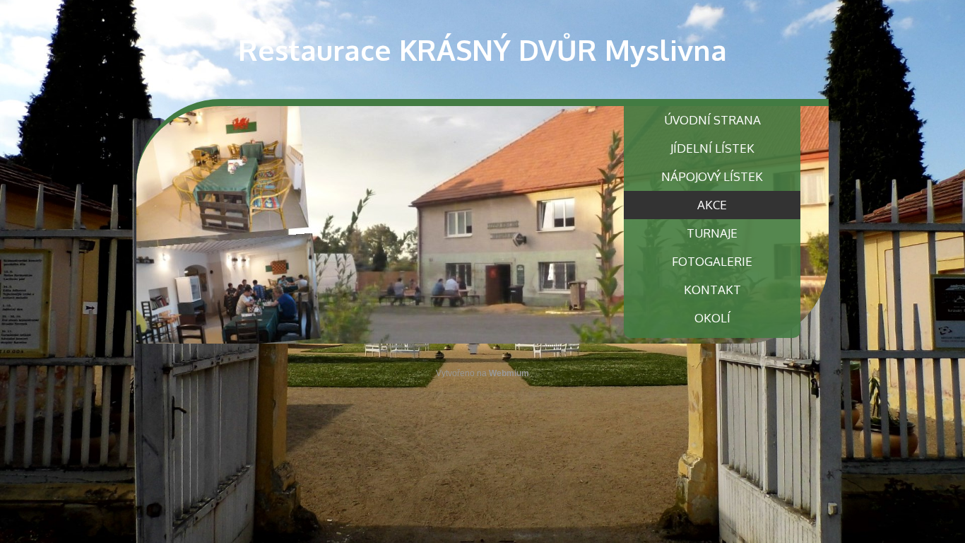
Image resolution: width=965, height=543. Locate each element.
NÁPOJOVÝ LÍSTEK (712, 176)
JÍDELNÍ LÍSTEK (712, 148)
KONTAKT (712, 289)
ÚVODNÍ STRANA (712, 119)
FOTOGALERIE (712, 261)
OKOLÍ (712, 317)
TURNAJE (712, 233)
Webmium (509, 373)
